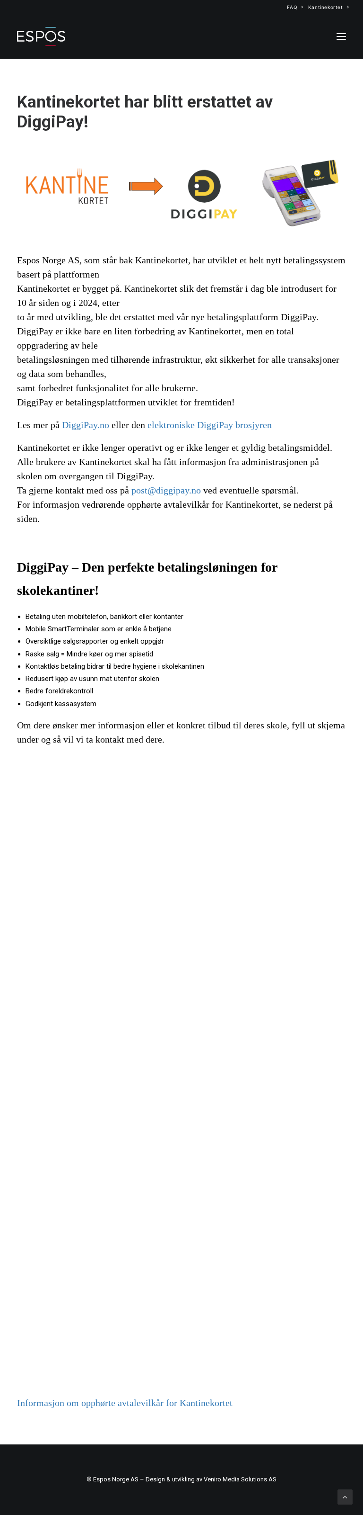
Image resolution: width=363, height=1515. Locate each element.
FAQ (292, 7)
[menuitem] (294, 7)
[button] (341, 36)
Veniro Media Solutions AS (240, 1479)
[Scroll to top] (345, 1496)
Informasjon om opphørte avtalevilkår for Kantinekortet (125, 1403)
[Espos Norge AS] (41, 36)
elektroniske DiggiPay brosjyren (209, 425)
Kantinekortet (325, 7)
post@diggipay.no (166, 490)
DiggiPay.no (85, 425)
